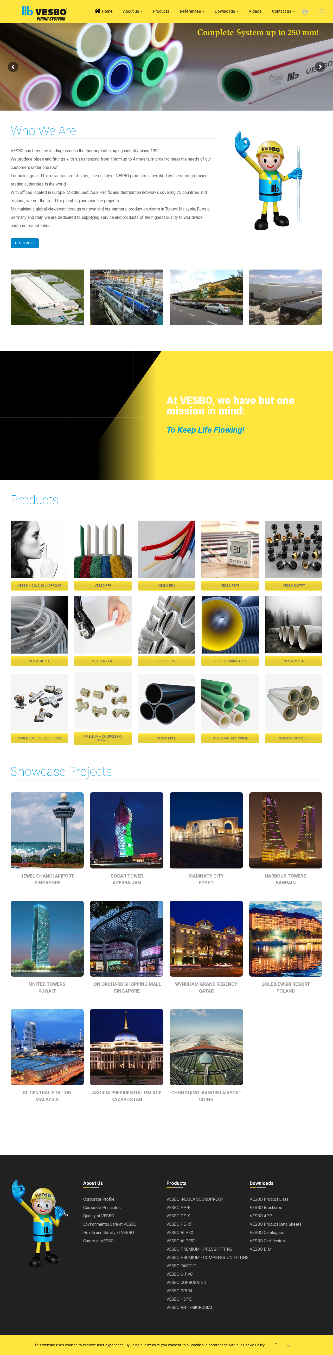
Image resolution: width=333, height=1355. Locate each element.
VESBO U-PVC (166, 661)
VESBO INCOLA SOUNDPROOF (39, 585)
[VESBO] (45, 13)
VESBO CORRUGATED (230, 661)
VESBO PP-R (178, 1207)
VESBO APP (261, 1215)
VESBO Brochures (266, 1207)
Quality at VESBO (98, 1215)
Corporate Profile (98, 1199)
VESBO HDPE (166, 738)
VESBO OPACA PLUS (293, 738)
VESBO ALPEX (39, 661)
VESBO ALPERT (103, 661)
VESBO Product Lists (269, 1199)
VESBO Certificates (267, 1240)
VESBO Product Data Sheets (276, 1224)
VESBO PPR (103, 585)
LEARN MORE (24, 243)
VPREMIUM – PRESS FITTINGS (39, 738)
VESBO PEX (166, 585)
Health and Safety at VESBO (108, 1232)
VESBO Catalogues (267, 1232)
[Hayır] (288, 1346)
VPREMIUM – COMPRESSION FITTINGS (103, 738)
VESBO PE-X (178, 1215)
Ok (277, 1345)
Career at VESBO (98, 1240)
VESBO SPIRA (294, 661)
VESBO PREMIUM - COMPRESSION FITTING (207, 1257)
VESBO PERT (230, 585)
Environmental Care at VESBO (110, 1224)
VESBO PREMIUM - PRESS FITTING (199, 1249)
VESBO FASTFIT (294, 585)
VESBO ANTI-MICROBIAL (230, 738)
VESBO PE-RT (179, 1224)
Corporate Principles (102, 1207)
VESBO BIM (260, 1249)
